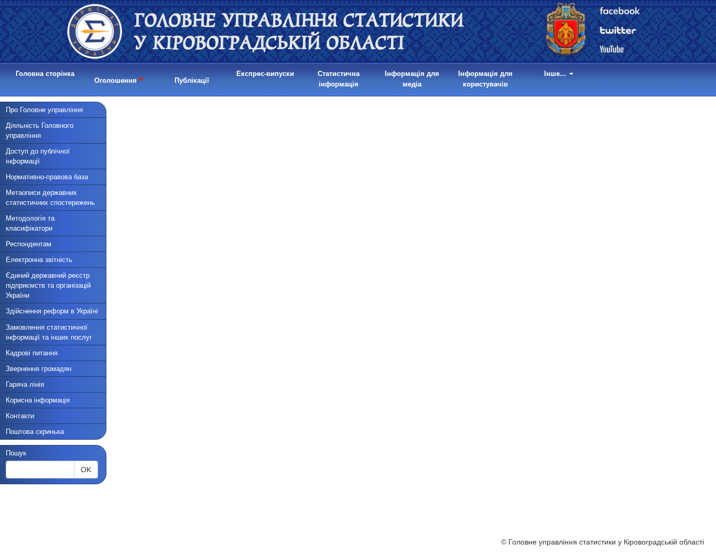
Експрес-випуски (265, 74)
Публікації (192, 80)
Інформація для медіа (412, 79)
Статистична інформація (339, 79)
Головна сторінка (45, 74)
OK (86, 469)
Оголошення (118, 78)
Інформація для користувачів (485, 79)
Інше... (556, 74)
